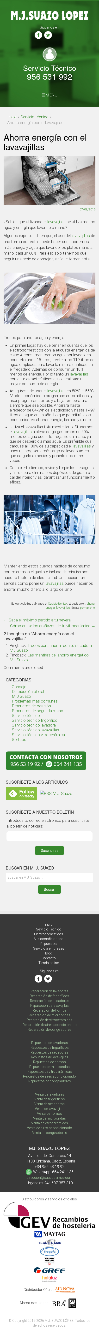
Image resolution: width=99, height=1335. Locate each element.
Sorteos (19, 739)
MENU (51, 95)
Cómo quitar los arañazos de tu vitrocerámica (52, 625)
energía (50, 607)
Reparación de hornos (50, 1010)
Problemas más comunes (35, 701)
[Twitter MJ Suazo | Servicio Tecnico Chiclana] (48, 35)
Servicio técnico (34, 116)
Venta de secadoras (49, 1104)
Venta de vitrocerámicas (49, 1123)
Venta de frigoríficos (49, 1099)
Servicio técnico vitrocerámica (38, 734)
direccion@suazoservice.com (49, 1178)
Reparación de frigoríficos (49, 996)
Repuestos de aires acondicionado (49, 1076)
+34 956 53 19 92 (49, 1166)
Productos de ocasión (31, 705)
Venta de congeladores (49, 1133)
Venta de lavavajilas (49, 1109)
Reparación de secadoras (49, 1001)
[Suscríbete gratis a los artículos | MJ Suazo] (21, 793)
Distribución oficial (28, 691)
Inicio (12, 116)
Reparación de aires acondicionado (50, 1025)
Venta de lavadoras (49, 1094)
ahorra (91, 603)
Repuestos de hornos (49, 1062)
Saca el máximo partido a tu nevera (37, 620)
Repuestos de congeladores (49, 1081)
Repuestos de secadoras (49, 1052)
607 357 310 (62, 1183)
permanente (87, 607)
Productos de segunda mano (37, 710)
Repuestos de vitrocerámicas (49, 1071)
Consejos (20, 686)
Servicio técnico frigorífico (34, 720)
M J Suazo (21, 696)
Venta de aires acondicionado (49, 1128)
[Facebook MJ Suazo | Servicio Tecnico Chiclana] (38, 35)
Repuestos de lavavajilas (49, 1057)
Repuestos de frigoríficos (50, 1047)
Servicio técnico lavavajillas (35, 729)
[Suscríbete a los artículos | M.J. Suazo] (56, 793)
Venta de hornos (49, 1113)
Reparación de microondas (49, 1015)
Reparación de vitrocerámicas (49, 1020)
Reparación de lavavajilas (49, 1005)
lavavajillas (56, 221)
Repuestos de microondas (49, 1067)
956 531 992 (49, 76)
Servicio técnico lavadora (34, 725)
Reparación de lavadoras (49, 991)
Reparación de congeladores (49, 1029)
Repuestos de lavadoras (49, 1043)
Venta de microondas (49, 1118)
